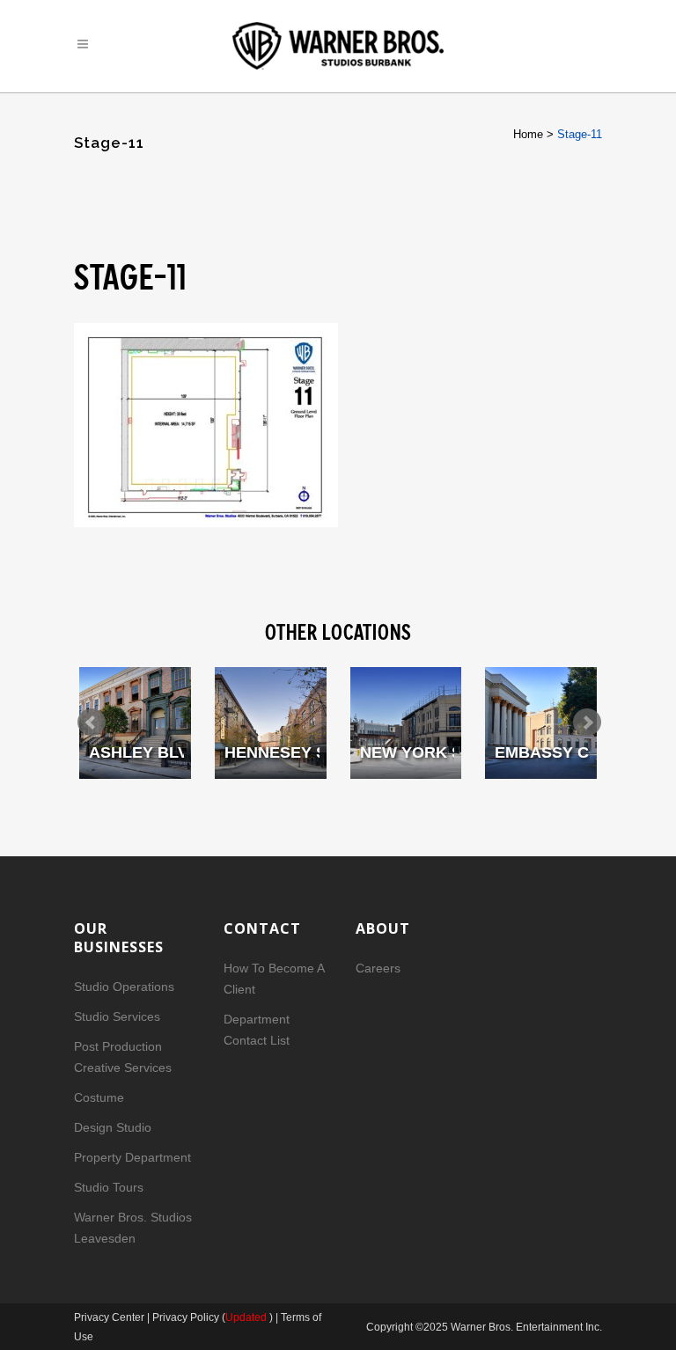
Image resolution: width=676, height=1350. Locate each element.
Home (528, 134)
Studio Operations (124, 986)
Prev (91, 722)
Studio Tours (108, 1187)
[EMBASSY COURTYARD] (541, 723)
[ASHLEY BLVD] (135, 723)
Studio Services (117, 1016)
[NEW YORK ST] (406, 723)
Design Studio (112, 1127)
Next (587, 722)
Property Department (132, 1157)
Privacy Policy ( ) (212, 1317)
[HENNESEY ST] (271, 723)
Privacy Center (110, 1317)
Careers (378, 968)
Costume (99, 1097)
